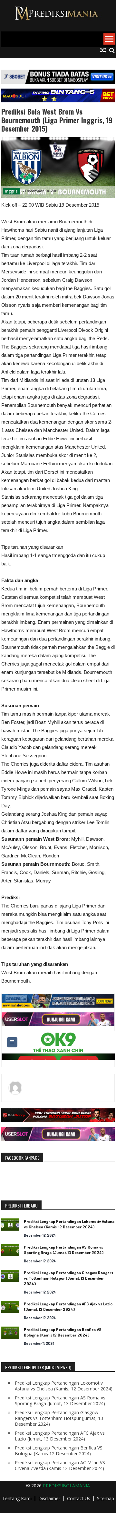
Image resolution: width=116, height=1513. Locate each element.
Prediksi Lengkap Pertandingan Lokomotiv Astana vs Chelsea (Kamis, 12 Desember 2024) (69, 1224)
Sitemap (105, 1498)
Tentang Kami (17, 1498)
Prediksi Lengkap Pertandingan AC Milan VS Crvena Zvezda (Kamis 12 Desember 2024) (60, 1465)
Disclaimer (49, 1498)
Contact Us (78, 1498)
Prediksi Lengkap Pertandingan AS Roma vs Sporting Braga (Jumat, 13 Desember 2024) (63, 1249)
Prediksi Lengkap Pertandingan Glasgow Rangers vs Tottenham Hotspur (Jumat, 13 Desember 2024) (68, 1278)
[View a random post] (103, 50)
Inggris (11, 191)
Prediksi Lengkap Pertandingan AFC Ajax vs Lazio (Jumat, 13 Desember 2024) (68, 1306)
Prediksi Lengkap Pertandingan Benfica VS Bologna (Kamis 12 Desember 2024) (63, 1332)
